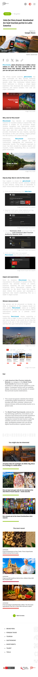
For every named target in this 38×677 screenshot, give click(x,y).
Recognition (17, 14)
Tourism (7, 14)
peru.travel (28, 77)
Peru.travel (7, 65)
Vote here (28, 191)
